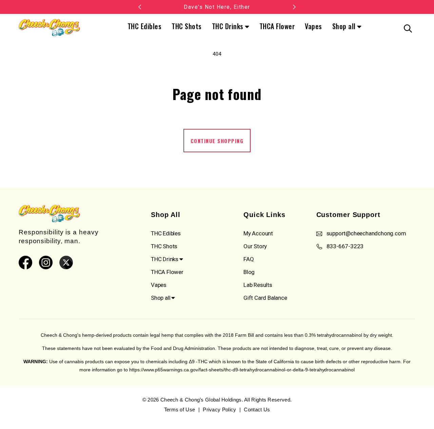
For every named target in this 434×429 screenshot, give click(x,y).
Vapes (313, 26)
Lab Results (257, 284)
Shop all (344, 26)
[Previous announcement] (139, 7)
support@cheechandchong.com (366, 233)
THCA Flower (277, 26)
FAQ (248, 259)
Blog (249, 272)
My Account (258, 233)
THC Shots (187, 26)
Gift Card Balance (265, 297)
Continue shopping (217, 140)
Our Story (255, 246)
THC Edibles (144, 26)
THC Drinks (227, 26)
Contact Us (257, 409)
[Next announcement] (294, 7)
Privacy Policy (219, 409)
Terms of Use (179, 409)
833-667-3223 (345, 246)
